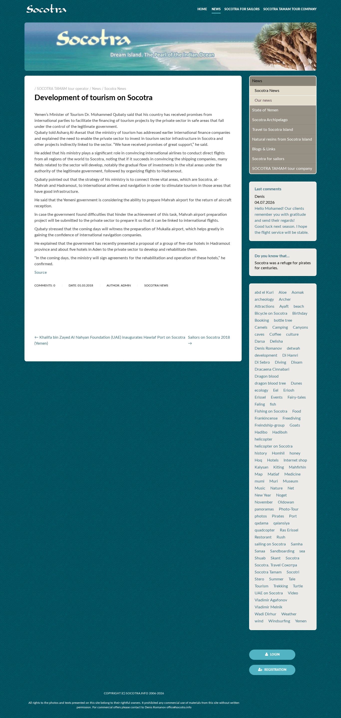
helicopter (263, 439)
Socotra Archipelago (270, 120)
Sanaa (260, 551)
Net (291, 488)
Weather (289, 614)
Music (260, 488)
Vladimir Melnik (268, 607)
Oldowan (286, 502)
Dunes (296, 383)
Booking (262, 320)
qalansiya (281, 523)
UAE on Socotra (269, 593)
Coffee (275, 334)
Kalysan (261, 467)
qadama (261, 523)
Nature (276, 488)
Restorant (263, 537)
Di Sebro (262, 362)
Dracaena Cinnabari (272, 369)
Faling (260, 404)
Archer (285, 299)
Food (296, 411)
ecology (261, 390)
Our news (263, 100)
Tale (292, 579)
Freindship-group (270, 425)
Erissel (260, 397)
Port (293, 516)
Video (293, 593)
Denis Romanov (268, 348)
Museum (290, 481)
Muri (273, 481)
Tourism (261, 586)
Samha (297, 544)
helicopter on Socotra (274, 446)
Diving (280, 362)
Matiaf (273, 474)
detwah (293, 348)
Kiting (278, 467)
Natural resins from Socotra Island (282, 139)
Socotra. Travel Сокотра (276, 565)
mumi (259, 481)
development (266, 355)
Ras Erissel (289, 530)
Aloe (283, 292)
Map (259, 474)
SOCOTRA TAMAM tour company (290, 9)
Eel (275, 390)
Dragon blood (267, 376)
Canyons (300, 327)
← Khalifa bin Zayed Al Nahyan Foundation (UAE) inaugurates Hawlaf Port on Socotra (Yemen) (109, 340)
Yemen (301, 621)
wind (259, 621)
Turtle (298, 586)
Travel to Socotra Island (272, 130)
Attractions (264, 306)
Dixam (296, 362)
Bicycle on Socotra (271, 313)
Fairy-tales (297, 397)
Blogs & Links (263, 149)
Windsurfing (279, 621)
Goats (295, 425)
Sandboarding (282, 551)
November (264, 502)
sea (302, 551)
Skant (276, 558)
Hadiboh (279, 432)
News (216, 9)
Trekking (280, 586)
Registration (275, 669)
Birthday (299, 313)
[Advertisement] (92, 317)
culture (292, 334)
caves (259, 334)
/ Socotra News (114, 89)
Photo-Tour (289, 509)
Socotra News (267, 91)
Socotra (292, 558)
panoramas (264, 509)
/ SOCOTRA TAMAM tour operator (61, 89)
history (261, 453)
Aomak (298, 292)
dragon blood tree (270, 383)
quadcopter (265, 530)
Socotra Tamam (268, 572)
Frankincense (266, 418)
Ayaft (284, 306)
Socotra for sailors (242, 9)
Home (202, 9)
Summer (276, 579)
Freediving (292, 418)
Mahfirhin (297, 467)
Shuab (260, 558)
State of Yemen (265, 110)
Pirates (278, 516)
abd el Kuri (264, 292)
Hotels (273, 460)
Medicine (292, 474)
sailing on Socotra (270, 544)
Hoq (258, 460)
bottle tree (283, 320)
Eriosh (288, 390)
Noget (281, 495)
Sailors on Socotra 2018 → (209, 340)
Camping (280, 327)
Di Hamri (290, 355)
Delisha (276, 341)
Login (274, 654)
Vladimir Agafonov (271, 600)
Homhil (278, 453)
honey (295, 453)
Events (277, 397)
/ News (95, 89)
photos (261, 516)
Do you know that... (272, 256)
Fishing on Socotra (271, 411)
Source (40, 272)
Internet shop (295, 460)
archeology (264, 299)
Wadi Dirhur (265, 614)
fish (273, 404)
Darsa (260, 341)
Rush (281, 537)
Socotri (293, 572)
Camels (261, 327)
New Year (263, 495)
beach (299, 306)
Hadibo (261, 432)
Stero (259, 579)
